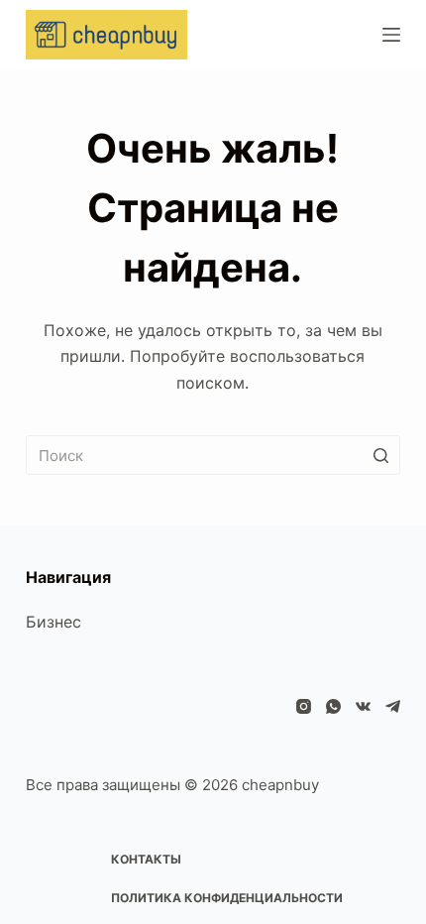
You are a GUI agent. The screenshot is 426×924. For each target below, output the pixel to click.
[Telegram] (392, 706)
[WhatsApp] (333, 706)
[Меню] (391, 35)
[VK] (363, 706)
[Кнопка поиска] (380, 455)
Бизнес (53, 622)
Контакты (146, 859)
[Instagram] (303, 706)
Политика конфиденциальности (227, 897)
